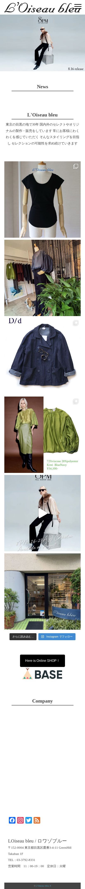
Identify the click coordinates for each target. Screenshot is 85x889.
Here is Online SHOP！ (42, 660)
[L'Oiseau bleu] (42, 5)
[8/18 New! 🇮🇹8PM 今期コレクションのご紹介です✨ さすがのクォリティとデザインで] (42, 435)
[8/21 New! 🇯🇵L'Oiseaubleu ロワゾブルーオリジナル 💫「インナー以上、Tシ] (42, 199)
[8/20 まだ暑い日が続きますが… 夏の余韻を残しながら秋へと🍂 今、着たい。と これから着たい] (42, 278)
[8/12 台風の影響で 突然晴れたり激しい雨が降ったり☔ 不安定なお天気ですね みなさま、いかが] (42, 591)
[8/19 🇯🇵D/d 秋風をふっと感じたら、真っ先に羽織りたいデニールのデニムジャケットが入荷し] (42, 356)
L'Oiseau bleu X (43, 886)
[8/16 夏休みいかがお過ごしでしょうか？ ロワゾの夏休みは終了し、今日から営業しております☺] (42, 513)
